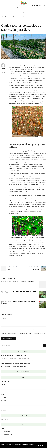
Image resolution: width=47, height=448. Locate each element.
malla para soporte (19, 246)
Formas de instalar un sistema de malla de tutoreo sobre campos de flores (18, 360)
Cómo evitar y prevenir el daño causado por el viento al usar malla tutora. (24, 302)
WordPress (25, 445)
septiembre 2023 (5, 387)
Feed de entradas (5, 431)
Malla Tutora (23, 6)
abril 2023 (3, 403)
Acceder (3, 428)
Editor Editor (3, 69)
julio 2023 (3, 394)
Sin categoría (17, 21)
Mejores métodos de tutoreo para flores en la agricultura (14, 366)
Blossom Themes (12, 445)
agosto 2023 (4, 391)
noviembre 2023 (5, 381)
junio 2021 (3, 410)
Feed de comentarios (6, 434)
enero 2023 (3, 407)
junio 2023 (3, 397)
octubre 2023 (4, 384)
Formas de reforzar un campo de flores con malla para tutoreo (15, 363)
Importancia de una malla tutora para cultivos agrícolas (14, 355)
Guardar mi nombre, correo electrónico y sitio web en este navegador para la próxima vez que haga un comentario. (23, 334)
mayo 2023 (3, 400)
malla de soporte (22, 235)
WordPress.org (5, 437)
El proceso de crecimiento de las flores (24, 281)
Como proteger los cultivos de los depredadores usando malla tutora (16, 358)
